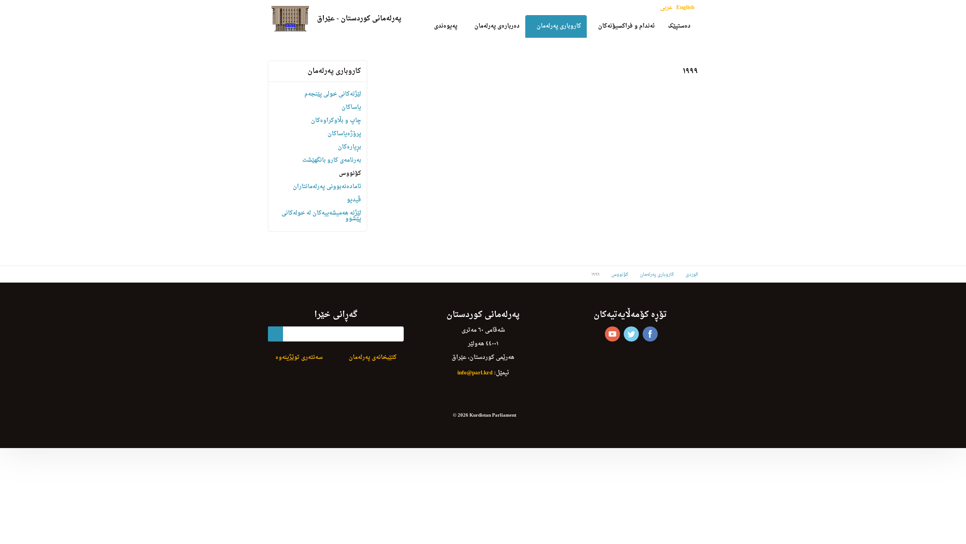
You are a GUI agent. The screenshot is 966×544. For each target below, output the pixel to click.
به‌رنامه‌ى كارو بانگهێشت (331, 160)
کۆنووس (350, 173)
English (685, 7)
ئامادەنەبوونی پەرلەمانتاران (327, 186)
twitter (631, 334)
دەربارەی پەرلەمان (497, 26)
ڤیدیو (354, 200)
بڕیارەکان (349, 147)
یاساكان (351, 107)
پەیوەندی (445, 26)
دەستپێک (679, 26)
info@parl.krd (474, 373)
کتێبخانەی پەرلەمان (373, 357)
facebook (650, 334)
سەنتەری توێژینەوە (299, 357)
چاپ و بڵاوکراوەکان (336, 120)
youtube (612, 334)
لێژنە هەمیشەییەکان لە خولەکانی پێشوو (321, 216)
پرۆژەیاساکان (344, 133)
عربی (666, 7)
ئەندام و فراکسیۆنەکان (626, 26)
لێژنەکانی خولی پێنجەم (333, 94)
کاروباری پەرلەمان (559, 26)
